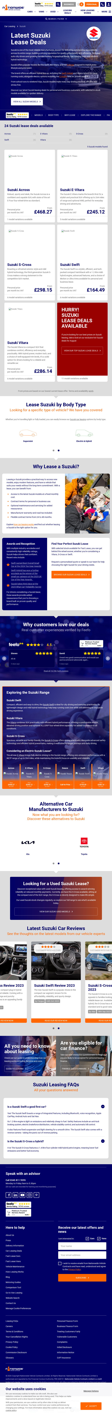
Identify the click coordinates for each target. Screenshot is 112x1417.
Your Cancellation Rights (17, 1337)
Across (11, 768)
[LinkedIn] (15, 1195)
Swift (82, 768)
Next (108, 658)
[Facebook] (8, 1195)
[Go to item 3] (58, 863)
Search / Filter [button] (56, 19)
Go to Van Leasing (14, 1293)
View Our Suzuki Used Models (55, 911)
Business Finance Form (67, 1326)
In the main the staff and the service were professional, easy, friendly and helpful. (76, 658)
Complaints (62, 1342)
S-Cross (70, 65)
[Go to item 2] (58, 450)
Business (69, 4)
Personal (91, 4)
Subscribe (81, 1278)
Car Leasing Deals (14, 1251)
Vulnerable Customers (67, 1337)
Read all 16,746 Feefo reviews (56, 671)
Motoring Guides (13, 1282)
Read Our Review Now (56, 1020)
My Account (108, 4)
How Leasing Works (15, 1272)
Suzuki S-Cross (19, 265)
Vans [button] (41, 11)
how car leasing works (24, 524)
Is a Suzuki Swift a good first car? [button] (26, 1106)
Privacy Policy (74, 1269)
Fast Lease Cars (13, 1256)
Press (8, 1240)
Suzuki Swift (70, 265)
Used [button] (53, 11)
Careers (9, 1326)
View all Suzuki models (25, 101)
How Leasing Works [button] (87, 11)
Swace (65, 768)
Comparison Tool (13, 1287)
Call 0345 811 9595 (16, 1180)
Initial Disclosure (64, 1347)
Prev (4, 658)
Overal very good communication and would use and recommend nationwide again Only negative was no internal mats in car (30, 658)
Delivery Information (15, 1245)
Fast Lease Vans (13, 1261)
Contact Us (11, 1303)
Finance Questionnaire (74, 1069)
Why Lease (69, 115)
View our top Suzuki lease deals (81, 350)
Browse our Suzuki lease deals (70, 574)
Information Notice (65, 1352)
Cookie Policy (12, 1347)
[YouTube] (22, 1195)
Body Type (53, 115)
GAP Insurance (64, 1358)
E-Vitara (63, 76)
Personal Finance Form (67, 1321)
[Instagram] (29, 1195)
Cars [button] (30, 11)
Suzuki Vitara (17, 343)
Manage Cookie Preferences (18, 1308)
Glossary (10, 1358)
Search (58, 4)
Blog (8, 1277)
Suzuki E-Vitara (72, 190)
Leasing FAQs (12, 1321)
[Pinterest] (36, 1195)
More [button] (104, 11)
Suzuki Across (18, 190)
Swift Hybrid (67, 73)
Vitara (13, 722)
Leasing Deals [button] (67, 11)
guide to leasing (15, 1069)
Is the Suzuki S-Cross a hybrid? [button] (25, 1141)
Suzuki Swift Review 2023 (54, 986)
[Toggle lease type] (80, 4)
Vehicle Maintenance (15, 1266)
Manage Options (91, 1391)
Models (39, 115)
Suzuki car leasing (78, 419)
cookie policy (11, 1410)
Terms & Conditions (14, 1331)
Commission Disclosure (16, 1352)
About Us (10, 1235)
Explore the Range (91, 115)
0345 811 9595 (102, 4)
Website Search (13, 1298)
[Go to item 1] (53, 450)
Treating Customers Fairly (68, 1331)
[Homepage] (13, 7)
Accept (93, 1406)
